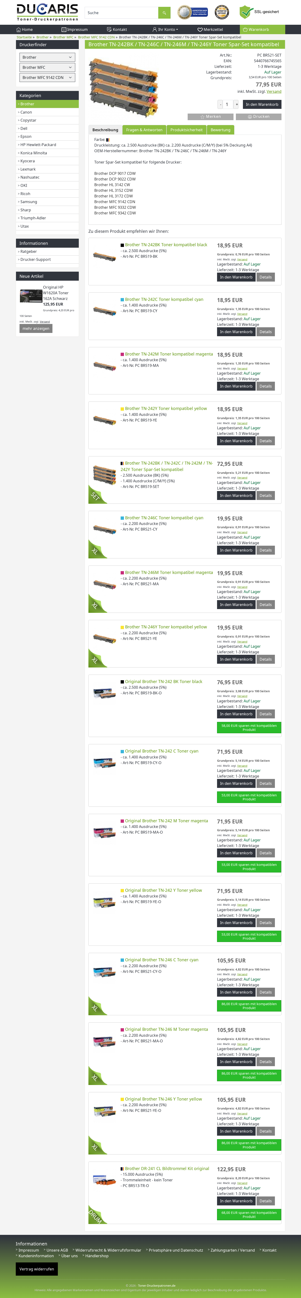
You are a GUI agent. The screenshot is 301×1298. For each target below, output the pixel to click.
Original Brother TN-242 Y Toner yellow (163, 890)
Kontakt (119, 29)
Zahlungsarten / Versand (233, 1250)
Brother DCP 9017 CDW (115, 173)
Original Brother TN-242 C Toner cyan (161, 751)
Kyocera (27, 161)
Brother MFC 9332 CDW (115, 207)
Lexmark (28, 169)
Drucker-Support (35, 259)
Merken (213, 116)
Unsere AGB (57, 1250)
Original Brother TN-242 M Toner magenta (166, 820)
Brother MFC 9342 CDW (115, 213)
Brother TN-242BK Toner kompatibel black (166, 244)
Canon (26, 112)
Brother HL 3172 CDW (113, 196)
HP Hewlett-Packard (38, 144)
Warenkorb (258, 29)
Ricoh (25, 193)
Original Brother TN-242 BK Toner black (163, 681)
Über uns (69, 1255)
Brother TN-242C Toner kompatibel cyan (164, 299)
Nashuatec (30, 177)
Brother (27, 103)
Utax (24, 226)
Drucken (261, 116)
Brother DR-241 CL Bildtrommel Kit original (167, 1168)
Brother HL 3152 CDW (113, 190)
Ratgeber (28, 251)
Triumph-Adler (33, 218)
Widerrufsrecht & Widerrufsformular (108, 1250)
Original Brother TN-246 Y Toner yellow (163, 1099)
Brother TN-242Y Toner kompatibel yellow (166, 408)
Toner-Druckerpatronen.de (156, 1285)
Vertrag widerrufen (37, 1269)
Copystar (28, 120)
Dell (23, 128)
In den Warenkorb (236, 277)
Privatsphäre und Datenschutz (176, 1250)
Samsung (28, 201)
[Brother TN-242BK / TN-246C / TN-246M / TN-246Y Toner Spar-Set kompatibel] (123, 87)
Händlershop (97, 1255)
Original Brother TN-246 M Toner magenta (166, 1029)
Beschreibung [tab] (105, 129)
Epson (26, 136)
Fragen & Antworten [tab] (144, 129)
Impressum (77, 29)
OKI (23, 185)
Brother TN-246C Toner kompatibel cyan (164, 517)
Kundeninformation (36, 1255)
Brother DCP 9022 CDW (115, 179)
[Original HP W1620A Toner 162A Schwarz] (31, 295)
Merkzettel (213, 29)
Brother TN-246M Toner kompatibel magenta (169, 572)
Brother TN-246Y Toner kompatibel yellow (166, 627)
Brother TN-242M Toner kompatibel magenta (169, 354)
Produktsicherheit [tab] (186, 129)
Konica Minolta (33, 153)
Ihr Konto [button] (166, 29)
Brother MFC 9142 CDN (114, 201)
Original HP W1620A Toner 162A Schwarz (56, 293)
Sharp (25, 210)
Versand (45, 321)
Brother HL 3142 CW (112, 184)
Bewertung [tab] (220, 129)
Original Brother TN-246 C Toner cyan (161, 959)
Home (27, 29)
